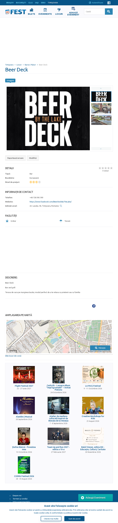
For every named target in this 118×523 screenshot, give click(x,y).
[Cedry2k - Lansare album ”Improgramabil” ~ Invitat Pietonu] (58, 374)
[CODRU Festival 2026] (24, 465)
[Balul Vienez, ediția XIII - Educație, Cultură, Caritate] (93, 436)
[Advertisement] (59, 39)
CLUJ (30, 3)
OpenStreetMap (96, 351)
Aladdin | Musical (24, 417)
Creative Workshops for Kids (93, 417)
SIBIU (43, 3)
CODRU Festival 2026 (24, 476)
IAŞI (37, 3)
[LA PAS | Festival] (93, 374)
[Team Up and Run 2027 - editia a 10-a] (58, 436)
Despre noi (17, 495)
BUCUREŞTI (21, 3)
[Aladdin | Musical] (24, 405)
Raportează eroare (15, 158)
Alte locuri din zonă (13, 356)
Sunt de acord (74, 519)
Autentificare (97, 3)
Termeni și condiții (20, 499)
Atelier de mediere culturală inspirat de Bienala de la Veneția (58, 418)
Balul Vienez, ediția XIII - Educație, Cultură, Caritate (92, 448)
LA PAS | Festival (93, 386)
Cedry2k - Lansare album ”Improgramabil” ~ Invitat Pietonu (58, 387)
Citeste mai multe (51, 519)
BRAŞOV (10, 3)
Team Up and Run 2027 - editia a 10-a (58, 448)
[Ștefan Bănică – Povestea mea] (24, 436)
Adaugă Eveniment (96, 497)
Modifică (33, 158)
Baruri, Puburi (30, 65)
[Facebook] (94, 306)
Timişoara (9, 65)
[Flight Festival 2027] (24, 374)
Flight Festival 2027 (24, 386)
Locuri (19, 65)
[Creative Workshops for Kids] (93, 405)
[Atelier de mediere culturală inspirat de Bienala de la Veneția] (58, 405)
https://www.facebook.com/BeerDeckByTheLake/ (51, 202)
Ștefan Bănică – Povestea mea (24, 448)
